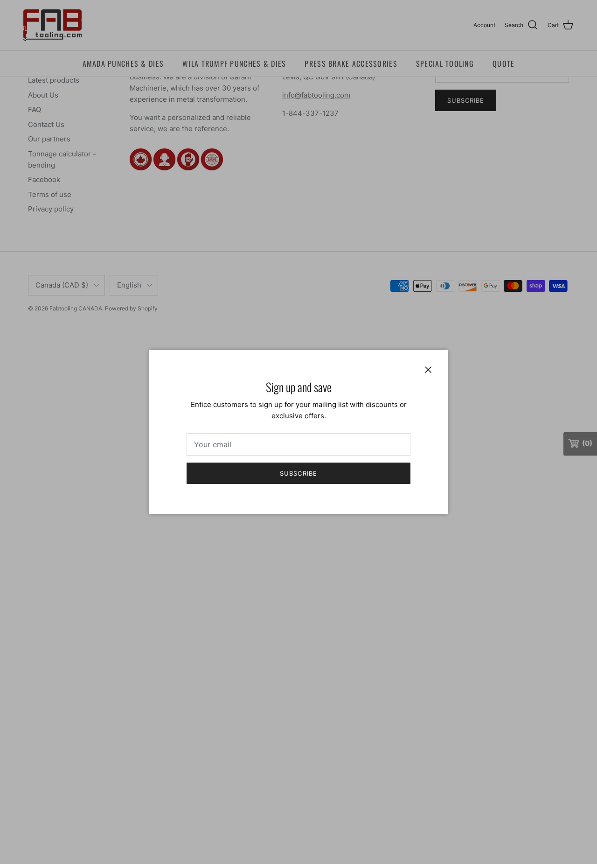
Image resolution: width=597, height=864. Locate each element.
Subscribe (298, 473)
